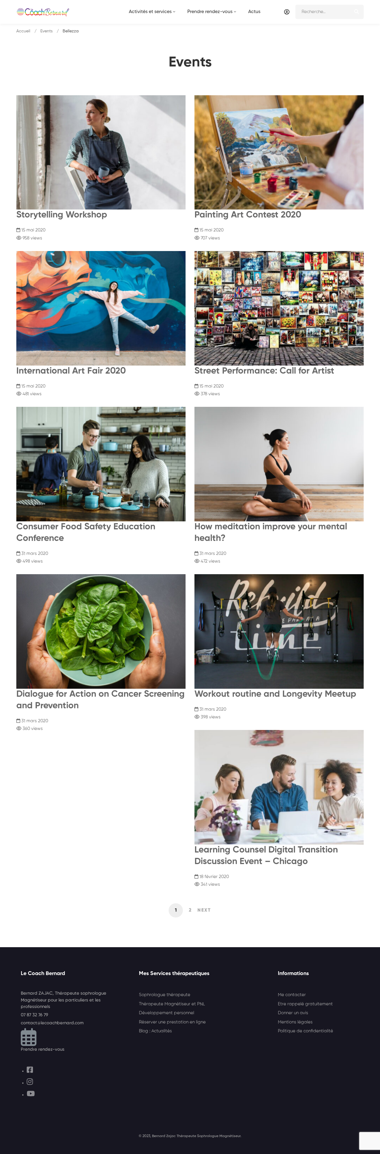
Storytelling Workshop (61, 215)
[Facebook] (30, 1071)
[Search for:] (329, 11)
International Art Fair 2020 (71, 371)
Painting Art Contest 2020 (247, 215)
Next (204, 910)
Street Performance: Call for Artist (264, 371)
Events (46, 31)
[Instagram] (30, 1083)
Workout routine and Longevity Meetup (275, 694)
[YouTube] (31, 1095)
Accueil (23, 31)
